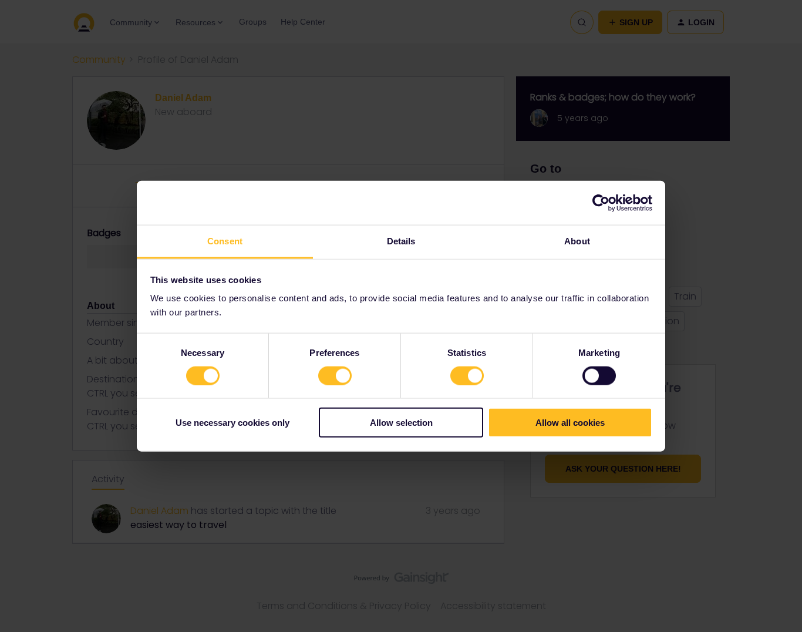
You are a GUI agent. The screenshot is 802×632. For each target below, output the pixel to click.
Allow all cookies (570, 423)
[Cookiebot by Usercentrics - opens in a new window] (601, 202)
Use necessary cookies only (232, 423)
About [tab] (577, 241)
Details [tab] (401, 241)
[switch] (335, 375)
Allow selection (401, 423)
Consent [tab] (224, 241)
